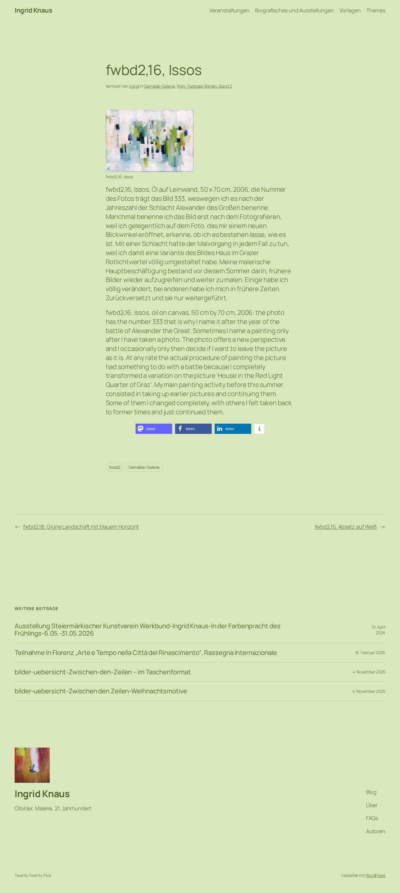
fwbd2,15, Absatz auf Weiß (346, 526)
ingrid (134, 86)
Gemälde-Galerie (159, 86)
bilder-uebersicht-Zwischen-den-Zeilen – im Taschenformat (103, 672)
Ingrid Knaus (33, 10)
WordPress (375, 875)
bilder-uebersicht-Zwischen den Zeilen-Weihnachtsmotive (101, 691)
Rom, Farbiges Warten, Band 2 (204, 86)
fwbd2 (115, 467)
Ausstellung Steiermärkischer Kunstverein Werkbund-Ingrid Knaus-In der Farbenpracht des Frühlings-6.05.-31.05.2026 (147, 629)
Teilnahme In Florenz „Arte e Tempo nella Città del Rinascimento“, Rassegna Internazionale (146, 652)
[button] (154, 429)
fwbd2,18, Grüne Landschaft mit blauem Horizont (81, 526)
